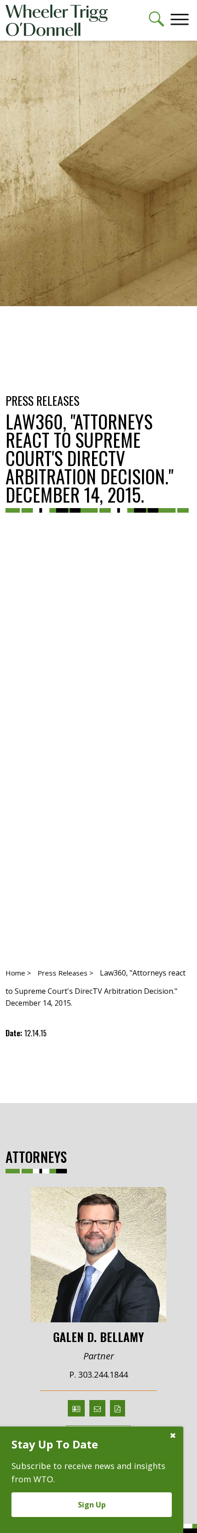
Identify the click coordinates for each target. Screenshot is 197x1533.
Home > (18, 972)
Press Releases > (65, 972)
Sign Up (92, 1505)
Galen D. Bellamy (98, 1336)
